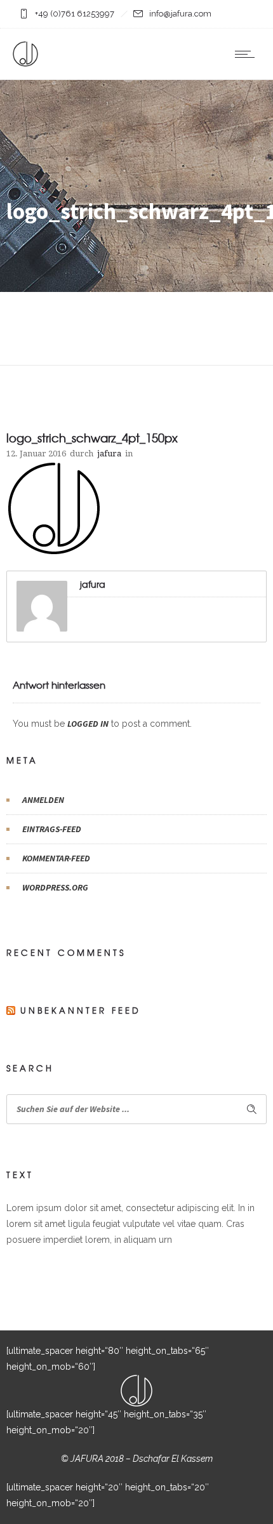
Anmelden (43, 799)
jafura (109, 453)
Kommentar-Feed (56, 858)
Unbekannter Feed (80, 1010)
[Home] (25, 63)
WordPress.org (55, 887)
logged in (88, 723)
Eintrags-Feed (51, 829)
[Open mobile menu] (247, 54)
